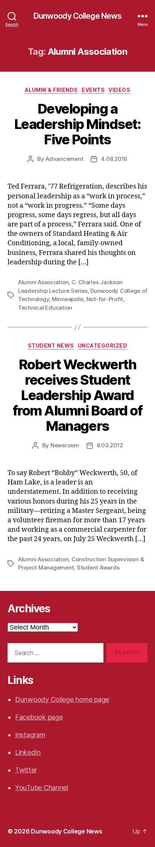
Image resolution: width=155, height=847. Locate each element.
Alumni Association (43, 282)
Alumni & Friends (51, 90)
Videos (119, 90)
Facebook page (39, 717)
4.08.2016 (114, 158)
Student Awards (98, 567)
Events (93, 90)
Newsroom (64, 445)
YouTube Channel (41, 788)
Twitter (26, 770)
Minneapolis (68, 299)
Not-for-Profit (105, 299)
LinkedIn (28, 752)
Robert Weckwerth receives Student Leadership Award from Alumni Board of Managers (77, 395)
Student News (51, 345)
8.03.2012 (110, 445)
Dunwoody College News (77, 16)
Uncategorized (103, 345)
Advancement (64, 158)
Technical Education (45, 307)
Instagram (30, 735)
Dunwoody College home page (62, 699)
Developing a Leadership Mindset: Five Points (77, 124)
